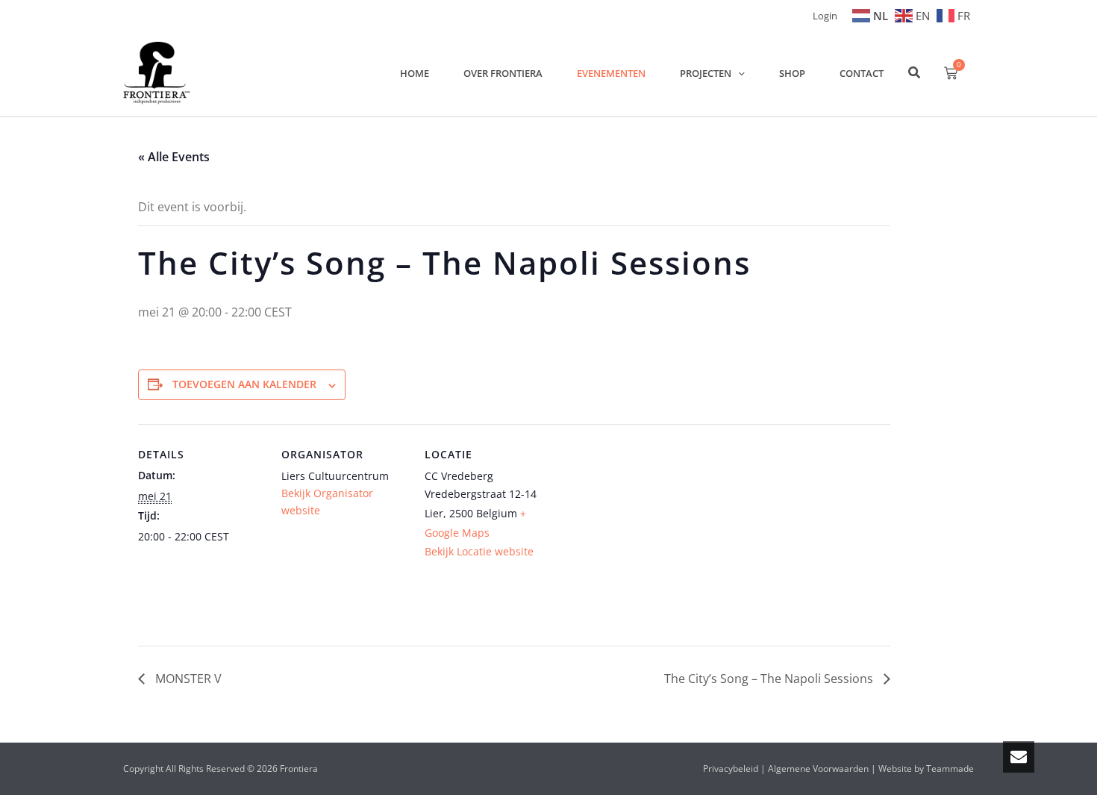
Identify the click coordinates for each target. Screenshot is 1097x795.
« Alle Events (174, 157)
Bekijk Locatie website (479, 551)
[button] (738, 73)
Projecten (705, 73)
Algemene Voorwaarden (818, 768)
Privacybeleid (730, 768)
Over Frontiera (503, 73)
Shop (792, 73)
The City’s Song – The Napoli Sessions (770, 678)
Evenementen (611, 73)
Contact (862, 73)
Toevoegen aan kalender (244, 384)
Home (414, 73)
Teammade (950, 768)
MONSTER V (187, 678)
